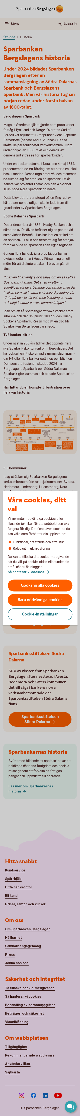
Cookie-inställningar (40, 614)
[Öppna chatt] (71, 1107)
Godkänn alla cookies (40, 585)
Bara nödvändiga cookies (40, 600)
